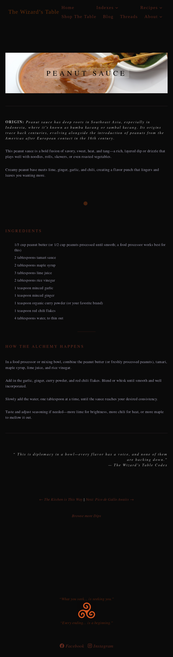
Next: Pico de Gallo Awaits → (110, 499)
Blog (108, 16)
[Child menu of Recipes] (151, 7)
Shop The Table (78, 16)
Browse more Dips (86, 515)
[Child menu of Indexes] (107, 7)
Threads (129, 16)
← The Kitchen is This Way (61, 499)
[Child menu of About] (153, 16)
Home (67, 7)
